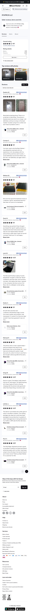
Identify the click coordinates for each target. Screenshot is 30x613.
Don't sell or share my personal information (12, 587)
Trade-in (4, 540)
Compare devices (6, 566)
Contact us (5, 520)
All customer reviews (7, 569)
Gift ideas (4, 571)
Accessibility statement (8, 506)
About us (4, 500)
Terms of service (6, 580)
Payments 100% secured (8, 553)
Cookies (4, 584)
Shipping (4, 525)
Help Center (5, 522)
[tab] (4, 34)
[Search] (13, 9)
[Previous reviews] (22, 471)
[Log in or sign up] (23, 5)
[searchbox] (21, 9)
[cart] (26, 5)
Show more (6, 159)
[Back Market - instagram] (3, 513)
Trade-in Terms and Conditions (9, 582)
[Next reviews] (26, 471)
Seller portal (5, 549)
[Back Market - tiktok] (7, 513)
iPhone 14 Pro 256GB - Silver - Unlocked (15, 128)
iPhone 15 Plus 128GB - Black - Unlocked (15, 163)
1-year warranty (6, 536)
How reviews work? (9, 60)
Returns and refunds (7, 527)
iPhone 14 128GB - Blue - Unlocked (14, 241)
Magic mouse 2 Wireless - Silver (13, 325)
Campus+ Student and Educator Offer (11, 543)
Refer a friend (5, 534)
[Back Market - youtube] (10, 513)
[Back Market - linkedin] (14, 513)
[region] (15, 74)
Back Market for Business (8, 551)
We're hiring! (5, 508)
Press (3, 502)
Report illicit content (7, 591)
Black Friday (5, 573)
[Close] (28, 2)
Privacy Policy (5, 589)
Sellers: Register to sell (7, 547)
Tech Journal (5, 564)
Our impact (5, 504)
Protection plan (6, 538)
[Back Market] (15, 5)
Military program (6, 545)
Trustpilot (4, 510)
